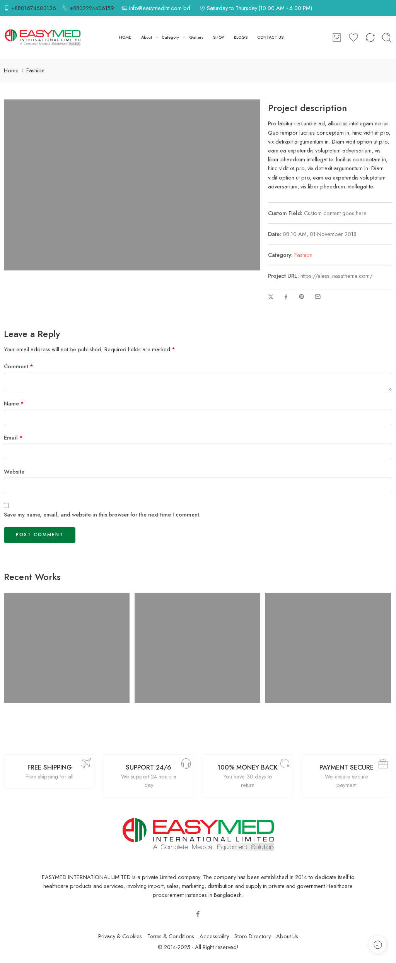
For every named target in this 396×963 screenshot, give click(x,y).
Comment (18, 366)
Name (14, 403)
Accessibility (214, 936)
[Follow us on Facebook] (198, 914)
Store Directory (252, 936)
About (146, 37)
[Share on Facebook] (286, 297)
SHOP (218, 37)
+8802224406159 (92, 8)
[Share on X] (271, 297)
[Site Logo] (198, 834)
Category (170, 37)
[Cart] (336, 37)
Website (14, 471)
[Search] (386, 37)
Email (13, 437)
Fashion (303, 255)
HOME (125, 37)
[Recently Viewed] (377, 944)
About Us (287, 936)
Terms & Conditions (170, 936)
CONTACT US (270, 37)
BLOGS (241, 37)
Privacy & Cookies (120, 936)
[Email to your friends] (317, 296)
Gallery (196, 37)
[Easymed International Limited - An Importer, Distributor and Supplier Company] (42, 38)
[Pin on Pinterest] (302, 297)
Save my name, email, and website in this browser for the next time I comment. (102, 514)
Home (11, 70)
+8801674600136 (33, 8)
